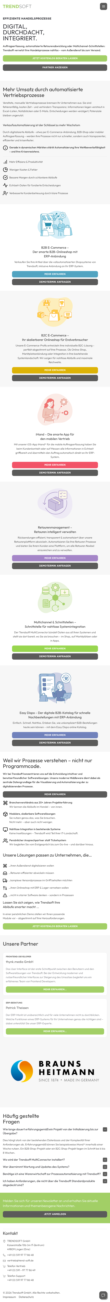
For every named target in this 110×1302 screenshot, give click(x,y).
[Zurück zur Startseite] (17, 6)
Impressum (9, 1297)
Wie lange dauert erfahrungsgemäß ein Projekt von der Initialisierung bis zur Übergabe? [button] (50, 1131)
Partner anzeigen (55, 67)
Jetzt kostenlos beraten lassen (55, 58)
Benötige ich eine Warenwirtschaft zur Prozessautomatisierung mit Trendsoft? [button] (52, 1174)
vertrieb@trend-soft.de (20, 1260)
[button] (103, 6)
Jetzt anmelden (55, 1214)
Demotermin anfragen (55, 282)
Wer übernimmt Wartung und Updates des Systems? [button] (36, 1166)
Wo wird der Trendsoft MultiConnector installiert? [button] (34, 1159)
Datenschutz (26, 1297)
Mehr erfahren (55, 274)
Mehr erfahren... (55, 989)
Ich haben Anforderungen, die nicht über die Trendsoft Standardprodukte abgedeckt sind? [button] (49, 1183)
